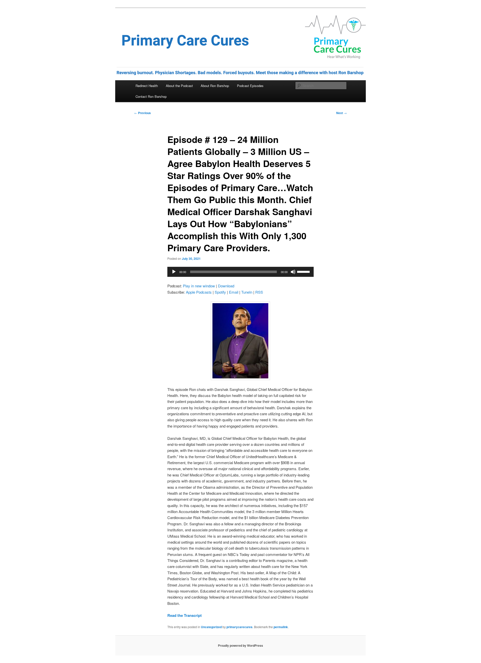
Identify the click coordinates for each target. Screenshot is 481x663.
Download (226, 285)
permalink (281, 627)
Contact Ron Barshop (151, 96)
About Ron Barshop (215, 85)
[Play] (173, 271)
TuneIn (246, 292)
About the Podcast (179, 85)
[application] (240, 272)
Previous (142, 113)
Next (341, 113)
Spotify (220, 292)
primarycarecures (239, 627)
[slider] (304, 271)
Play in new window (199, 285)
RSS (259, 292)
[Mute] (293, 271)
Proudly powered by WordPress (240, 645)
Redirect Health (147, 85)
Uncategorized (211, 627)
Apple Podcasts (199, 292)
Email (233, 292)
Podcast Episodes (250, 85)
